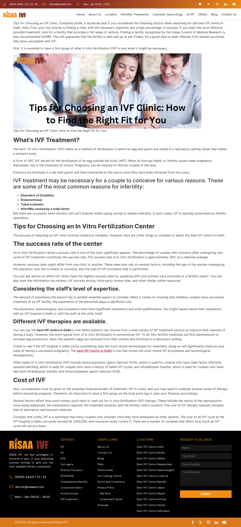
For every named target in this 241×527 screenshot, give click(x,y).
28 (36, 4)
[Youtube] (234, 4)
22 (38, 477)
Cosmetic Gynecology (168, 14)
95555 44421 (16, 4)
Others (202, 14)
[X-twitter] (208, 4)
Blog (214, 14)
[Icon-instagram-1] (208, 522)
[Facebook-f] (192, 522)
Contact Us (228, 14)
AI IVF (190, 14)
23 (31, 4)
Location (111, 14)
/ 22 (26, 4)
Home (80, 14)
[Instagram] (217, 4)
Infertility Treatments (134, 14)
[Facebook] (200, 4)
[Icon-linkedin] (225, 4)
